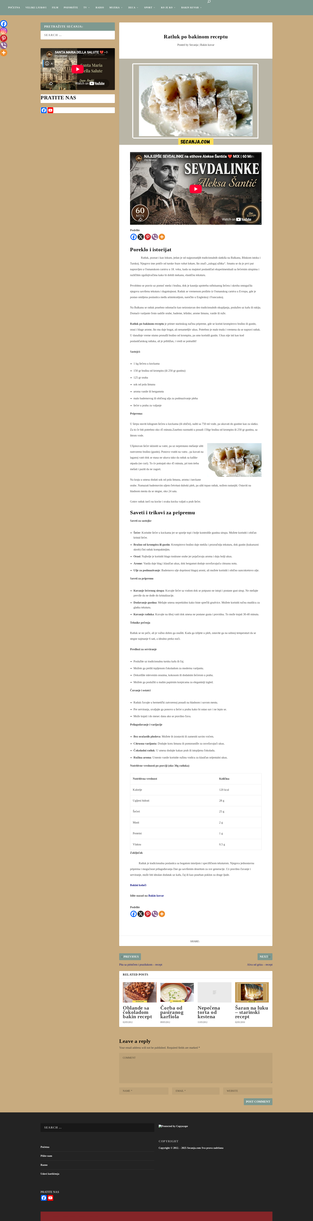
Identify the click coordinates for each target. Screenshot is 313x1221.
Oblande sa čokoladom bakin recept (137, 1012)
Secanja (193, 44)
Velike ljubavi (36, 7)
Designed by (57, 1217)
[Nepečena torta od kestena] (214, 992)
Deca (131, 7)
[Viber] (155, 237)
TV (85, 7)
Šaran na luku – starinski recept (251, 1012)
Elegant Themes (68, 1217)
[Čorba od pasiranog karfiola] (177, 992)
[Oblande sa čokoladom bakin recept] (139, 992)
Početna (14, 7)
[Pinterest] (148, 237)
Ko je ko (167, 7)
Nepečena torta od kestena (209, 1012)
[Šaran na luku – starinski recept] (252, 992)
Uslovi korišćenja (50, 1173)
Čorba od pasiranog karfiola (172, 1012)
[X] (140, 237)
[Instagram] (3, 31)
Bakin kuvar (190, 7)
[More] (162, 237)
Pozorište (71, 7)
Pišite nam (46, 1156)
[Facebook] (133, 237)
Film (55, 7)
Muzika (114, 7)
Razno (44, 1165)
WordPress (94, 1217)
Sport (148, 7)
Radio (100, 7)
